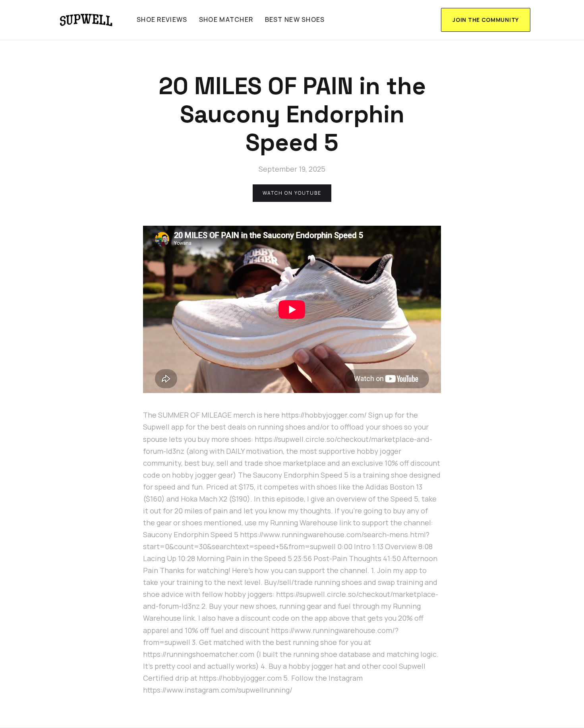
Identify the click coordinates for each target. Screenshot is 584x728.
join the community (486, 19)
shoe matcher (226, 19)
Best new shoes (295, 19)
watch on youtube (292, 193)
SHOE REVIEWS (162, 19)
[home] (86, 20)
